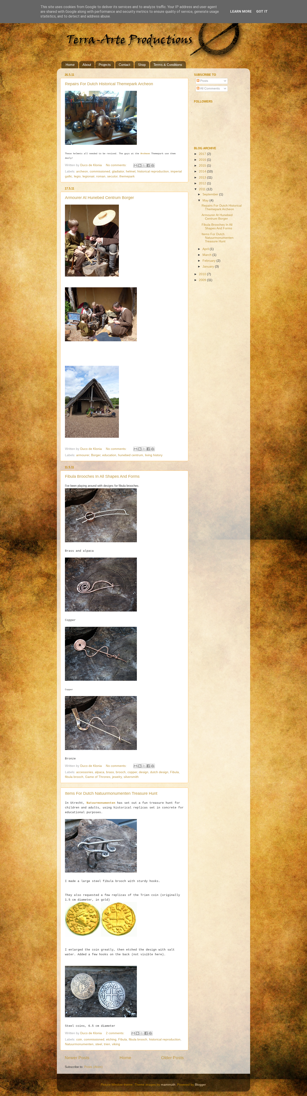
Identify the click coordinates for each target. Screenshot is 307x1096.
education (109, 455)
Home (70, 65)
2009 (203, 280)
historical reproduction (153, 171)
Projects (105, 65)
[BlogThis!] (140, 165)
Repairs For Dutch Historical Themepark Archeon (109, 84)
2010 (203, 274)
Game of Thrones (97, 777)
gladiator (118, 171)
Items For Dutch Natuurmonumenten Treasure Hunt (111, 793)
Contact (124, 65)
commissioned (100, 171)
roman (100, 176)
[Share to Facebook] (148, 165)
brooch (121, 772)
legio (77, 176)
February (209, 260)
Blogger (200, 1084)
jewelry (117, 777)
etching (111, 1039)
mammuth (168, 1084)
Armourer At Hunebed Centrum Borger (99, 197)
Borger (95, 455)
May (205, 200)
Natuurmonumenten (101, 803)
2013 (203, 177)
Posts (203, 81)
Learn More (241, 11)
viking (116, 1044)
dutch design (159, 772)
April (206, 249)
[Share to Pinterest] (152, 165)
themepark (127, 176)
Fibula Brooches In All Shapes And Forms (102, 476)
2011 (203, 189)
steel (98, 1044)
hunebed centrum (130, 455)
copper (132, 772)
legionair (88, 176)
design (143, 772)
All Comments (209, 88)
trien (107, 1044)
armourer (82, 455)
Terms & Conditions (168, 65)
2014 (203, 171)
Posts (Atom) (93, 1067)
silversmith (131, 777)
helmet (131, 171)
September (210, 194)
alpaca (99, 772)
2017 (203, 154)
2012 (203, 183)
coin (79, 1039)
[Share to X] (144, 165)
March (207, 255)
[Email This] (135, 165)
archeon (82, 171)
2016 (203, 159)
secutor (112, 176)
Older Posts (172, 1057)
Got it (262, 11)
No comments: (116, 165)
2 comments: (115, 1033)
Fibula (174, 772)
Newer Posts (77, 1057)
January (208, 266)
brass (110, 772)
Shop (142, 65)
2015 (203, 165)
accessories (84, 772)
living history (153, 455)
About (86, 65)
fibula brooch (74, 777)
